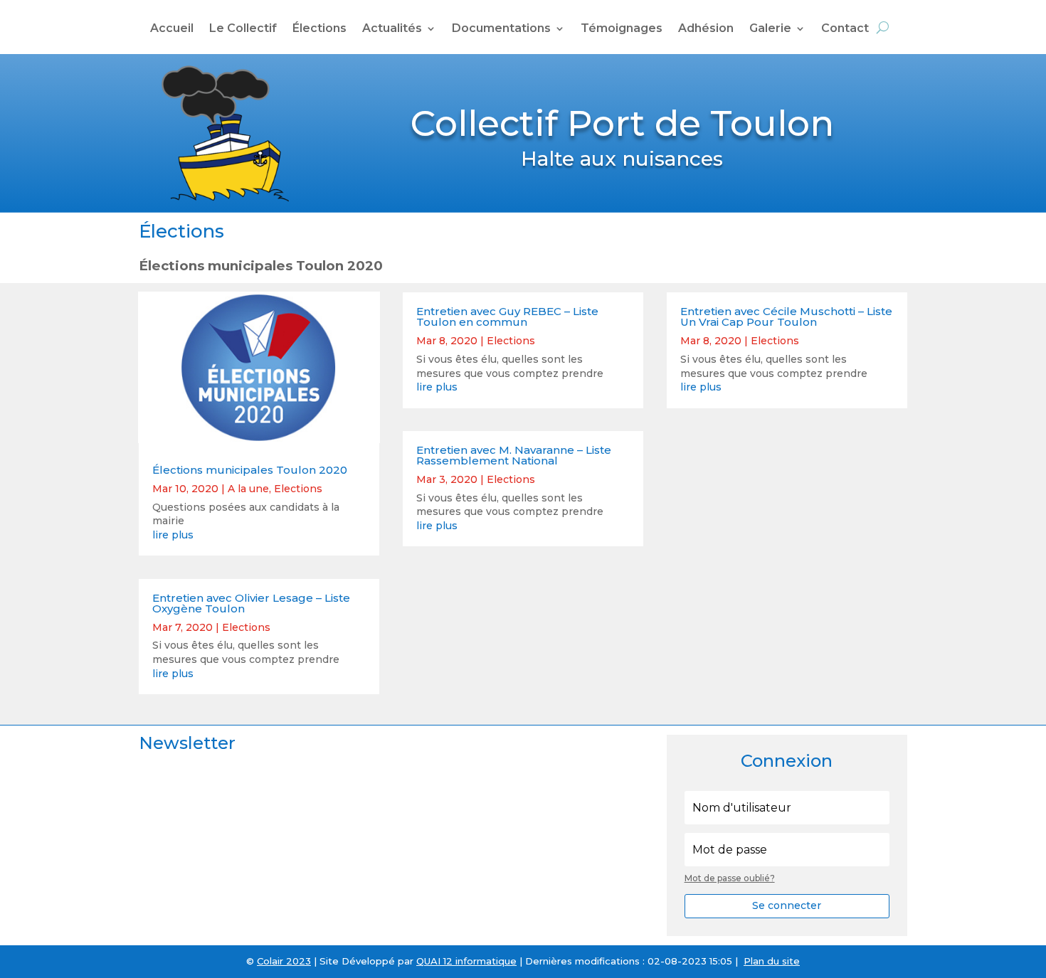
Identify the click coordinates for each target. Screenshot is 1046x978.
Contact (845, 29)
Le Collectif (243, 29)
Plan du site (772, 961)
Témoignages (621, 29)
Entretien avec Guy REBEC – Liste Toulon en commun (507, 316)
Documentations (501, 29)
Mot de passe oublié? (730, 878)
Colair (270, 961)
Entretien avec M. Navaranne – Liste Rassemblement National (513, 455)
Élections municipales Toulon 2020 (249, 470)
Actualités (392, 29)
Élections (319, 29)
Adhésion (706, 29)
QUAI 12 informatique (466, 961)
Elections (298, 488)
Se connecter (786, 905)
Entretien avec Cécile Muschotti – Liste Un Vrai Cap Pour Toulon (786, 316)
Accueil (172, 29)
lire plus (173, 534)
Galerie (770, 29)
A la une (248, 488)
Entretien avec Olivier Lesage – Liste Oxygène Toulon (251, 603)
